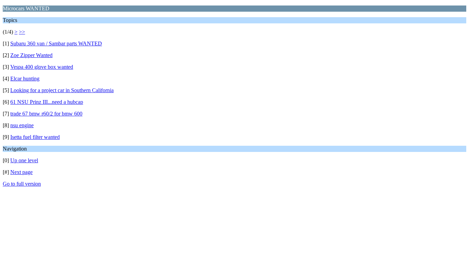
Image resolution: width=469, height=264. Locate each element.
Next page (21, 172)
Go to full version (22, 184)
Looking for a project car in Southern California (62, 90)
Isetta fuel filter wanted (35, 137)
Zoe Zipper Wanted (31, 55)
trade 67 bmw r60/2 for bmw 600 (46, 114)
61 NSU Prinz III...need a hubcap (46, 102)
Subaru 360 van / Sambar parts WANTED (56, 43)
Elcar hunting (24, 78)
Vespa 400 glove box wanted (41, 67)
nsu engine (22, 125)
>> (22, 32)
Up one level (24, 160)
